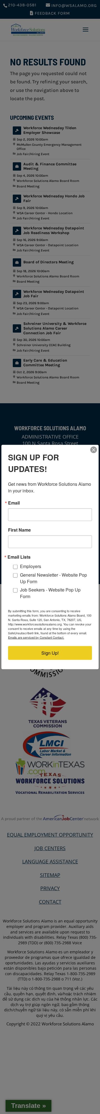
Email (14, 503)
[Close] (93, 450)
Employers (30, 566)
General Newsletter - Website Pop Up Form (53, 577)
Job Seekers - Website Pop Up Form (50, 592)
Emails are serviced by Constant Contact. (36, 637)
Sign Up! (50, 652)
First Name (19, 530)
